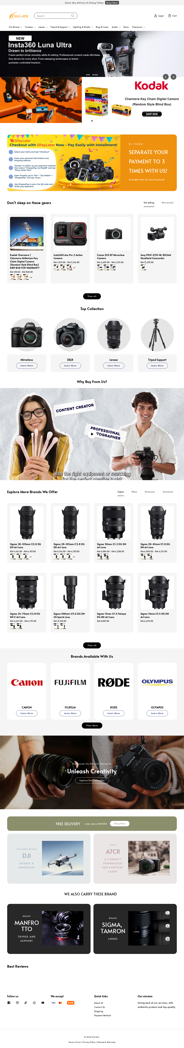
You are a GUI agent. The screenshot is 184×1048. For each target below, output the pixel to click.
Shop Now (119, 823)
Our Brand (14, 27)
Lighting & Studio (81, 27)
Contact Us (99, 1007)
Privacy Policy (89, 1042)
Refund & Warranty (106, 1042)
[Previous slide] (166, 77)
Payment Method (102, 1015)
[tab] (87, 74)
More (126, 27)
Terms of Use (75, 1042)
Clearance (137, 27)
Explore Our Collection (92, 780)
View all (92, 296)
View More (92, 725)
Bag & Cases (102, 27)
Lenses (42, 27)
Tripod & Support (59, 27)
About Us (98, 1003)
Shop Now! (112, 2)
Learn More (27, 365)
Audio (115, 27)
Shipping (98, 1011)
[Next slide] (173, 77)
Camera (29, 27)
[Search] (72, 15)
